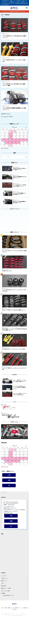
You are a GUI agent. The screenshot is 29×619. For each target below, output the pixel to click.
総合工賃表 (3, 585)
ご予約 (9, 474)
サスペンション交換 (5, 590)
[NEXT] (26, 127)
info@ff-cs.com (10, 506)
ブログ (2, 583)
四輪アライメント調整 (6, 588)
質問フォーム (4, 580)
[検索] (26, 157)
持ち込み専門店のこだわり (8, 595)
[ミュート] (24, 437)
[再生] (3, 437)
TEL (9, 485)
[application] (14, 431)
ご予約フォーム (4, 578)
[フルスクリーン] (26, 437)
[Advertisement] (9, 219)
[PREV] (2, 127)
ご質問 (9, 480)
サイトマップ (4, 575)
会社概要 (3, 593)
